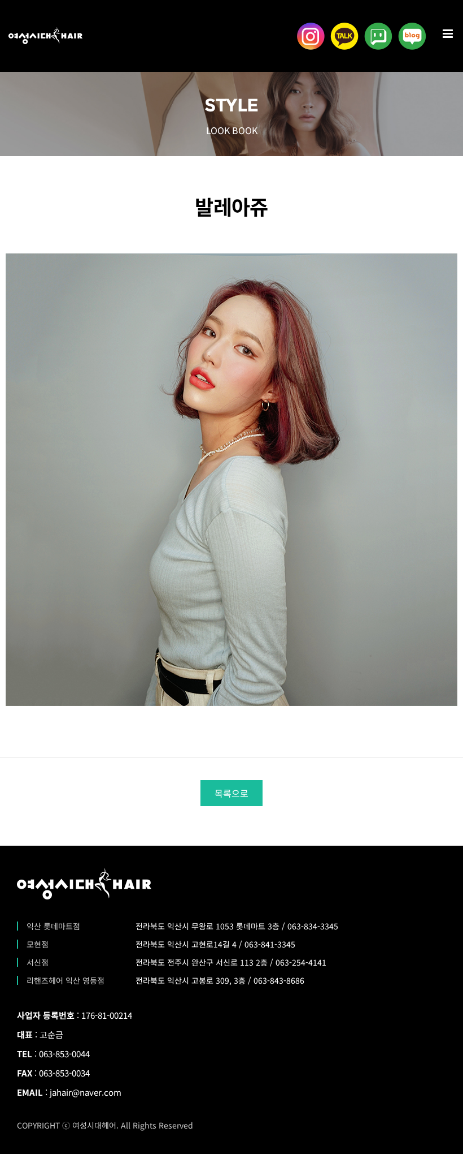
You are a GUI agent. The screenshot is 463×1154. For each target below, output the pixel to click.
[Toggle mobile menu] (449, 34)
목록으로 (231, 793)
